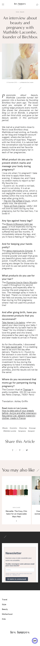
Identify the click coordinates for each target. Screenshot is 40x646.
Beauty (5, 609)
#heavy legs (23, 428)
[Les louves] (20, 5)
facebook (13, 450)
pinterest (20, 450)
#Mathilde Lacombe (9, 431)
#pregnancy (22, 431)
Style (4, 604)
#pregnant (31, 431)
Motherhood (7, 614)
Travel (4, 599)
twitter (27, 450)
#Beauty (5, 428)
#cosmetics (13, 428)
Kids (4, 619)
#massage (32, 428)
